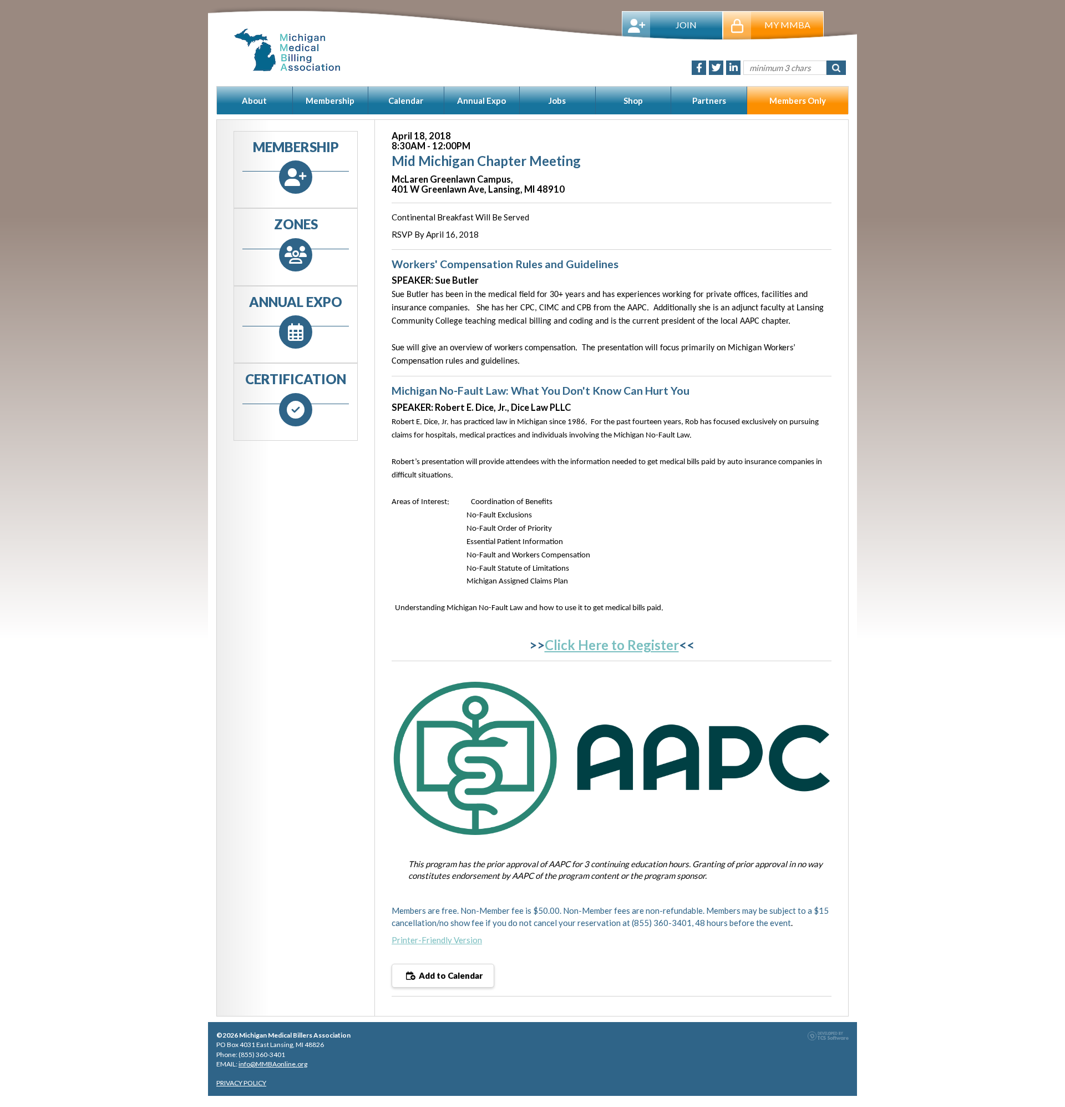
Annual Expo (481, 100)
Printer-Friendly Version (437, 940)
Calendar (405, 100)
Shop (633, 100)
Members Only (797, 100)
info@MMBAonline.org (273, 1064)
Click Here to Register (612, 645)
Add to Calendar (450, 975)
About (254, 100)
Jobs (557, 100)
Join (686, 24)
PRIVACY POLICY (241, 1083)
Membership (330, 100)
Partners (709, 100)
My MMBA (787, 24)
